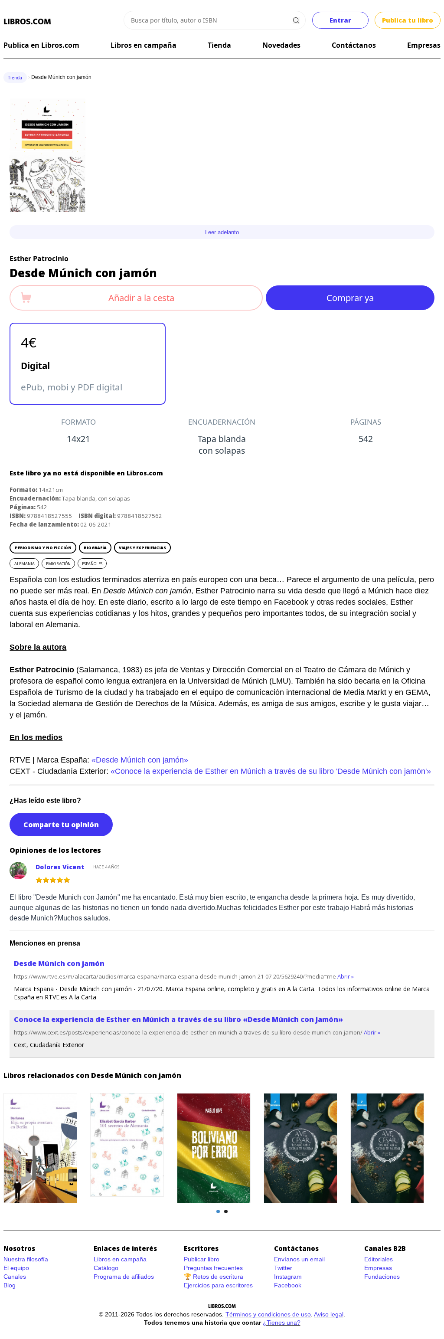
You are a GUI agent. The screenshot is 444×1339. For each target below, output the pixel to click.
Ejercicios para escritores (218, 1285)
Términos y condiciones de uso (268, 1314)
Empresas (424, 45)
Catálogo (106, 1267)
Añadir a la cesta (141, 297)
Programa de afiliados (124, 1276)
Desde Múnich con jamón (59, 963)
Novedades (281, 45)
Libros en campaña (143, 45)
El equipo (16, 1267)
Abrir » (345, 976)
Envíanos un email (299, 1259)
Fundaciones (382, 1276)
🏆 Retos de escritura (213, 1276)
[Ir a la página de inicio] (27, 21)
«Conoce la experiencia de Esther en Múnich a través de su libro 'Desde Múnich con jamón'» (271, 771)
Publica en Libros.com (41, 45)
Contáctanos (354, 45)
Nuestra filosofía (25, 1259)
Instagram (288, 1276)
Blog (9, 1285)
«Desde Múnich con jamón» (139, 760)
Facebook (287, 1285)
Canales (14, 1276)
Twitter (283, 1267)
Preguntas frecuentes (213, 1267)
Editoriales (378, 1259)
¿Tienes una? (281, 1322)
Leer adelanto (222, 232)
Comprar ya (350, 297)
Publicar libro (201, 1259)
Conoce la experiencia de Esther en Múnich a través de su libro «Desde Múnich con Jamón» (178, 1019)
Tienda (219, 45)
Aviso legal (328, 1314)
